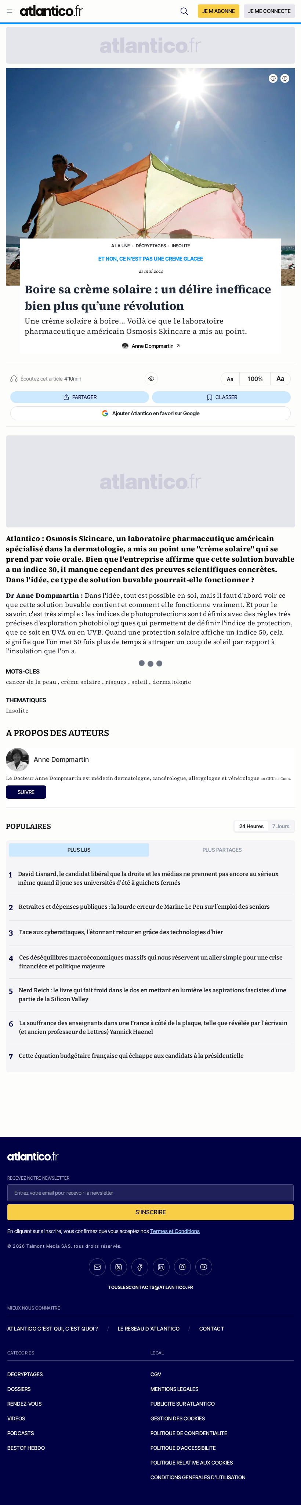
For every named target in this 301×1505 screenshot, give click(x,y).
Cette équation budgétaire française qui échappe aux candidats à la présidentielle (131, 1055)
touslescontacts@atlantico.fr (150, 1287)
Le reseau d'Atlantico (148, 1328)
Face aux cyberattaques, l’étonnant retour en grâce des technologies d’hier (121, 932)
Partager (84, 397)
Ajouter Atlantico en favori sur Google (156, 413)
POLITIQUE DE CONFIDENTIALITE (188, 1433)
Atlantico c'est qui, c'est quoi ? (52, 1328)
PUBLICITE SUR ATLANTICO (182, 1403)
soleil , (141, 682)
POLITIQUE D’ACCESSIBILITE (183, 1448)
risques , (118, 682)
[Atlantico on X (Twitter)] (118, 1267)
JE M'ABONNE (218, 11)
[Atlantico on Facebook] (139, 1267)
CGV (155, 1374)
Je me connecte (269, 11)
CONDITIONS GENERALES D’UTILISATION (198, 1477)
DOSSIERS (18, 1389)
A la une (120, 245)
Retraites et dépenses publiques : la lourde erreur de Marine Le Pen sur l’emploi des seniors (144, 906)
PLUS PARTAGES (222, 850)
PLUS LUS (79, 850)
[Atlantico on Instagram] (182, 1266)
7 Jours (280, 826)
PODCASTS (20, 1433)
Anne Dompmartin (153, 346)
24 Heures (251, 826)
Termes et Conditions (175, 1231)
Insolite (181, 245)
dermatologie (171, 682)
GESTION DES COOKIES (177, 1418)
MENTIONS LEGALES (174, 1389)
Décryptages (151, 245)
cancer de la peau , (33, 682)
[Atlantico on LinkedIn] (161, 1267)
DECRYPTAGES (25, 1374)
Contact (211, 1328)
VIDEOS (16, 1418)
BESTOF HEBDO (26, 1448)
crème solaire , (83, 682)
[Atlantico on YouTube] (203, 1266)
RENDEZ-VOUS (24, 1403)
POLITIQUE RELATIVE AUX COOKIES (191, 1462)
